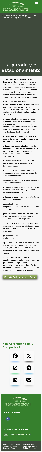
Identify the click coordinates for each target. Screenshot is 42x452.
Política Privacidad (30, 446)
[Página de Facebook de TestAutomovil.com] (8, 420)
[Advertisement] (21, 40)
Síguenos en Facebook (18, 420)
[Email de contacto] (17, 434)
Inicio (6, 16)
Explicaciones (16, 16)
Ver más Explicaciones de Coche (20, 277)
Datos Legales (28, 444)
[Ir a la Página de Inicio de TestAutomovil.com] (16, 10)
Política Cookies (29, 448)
